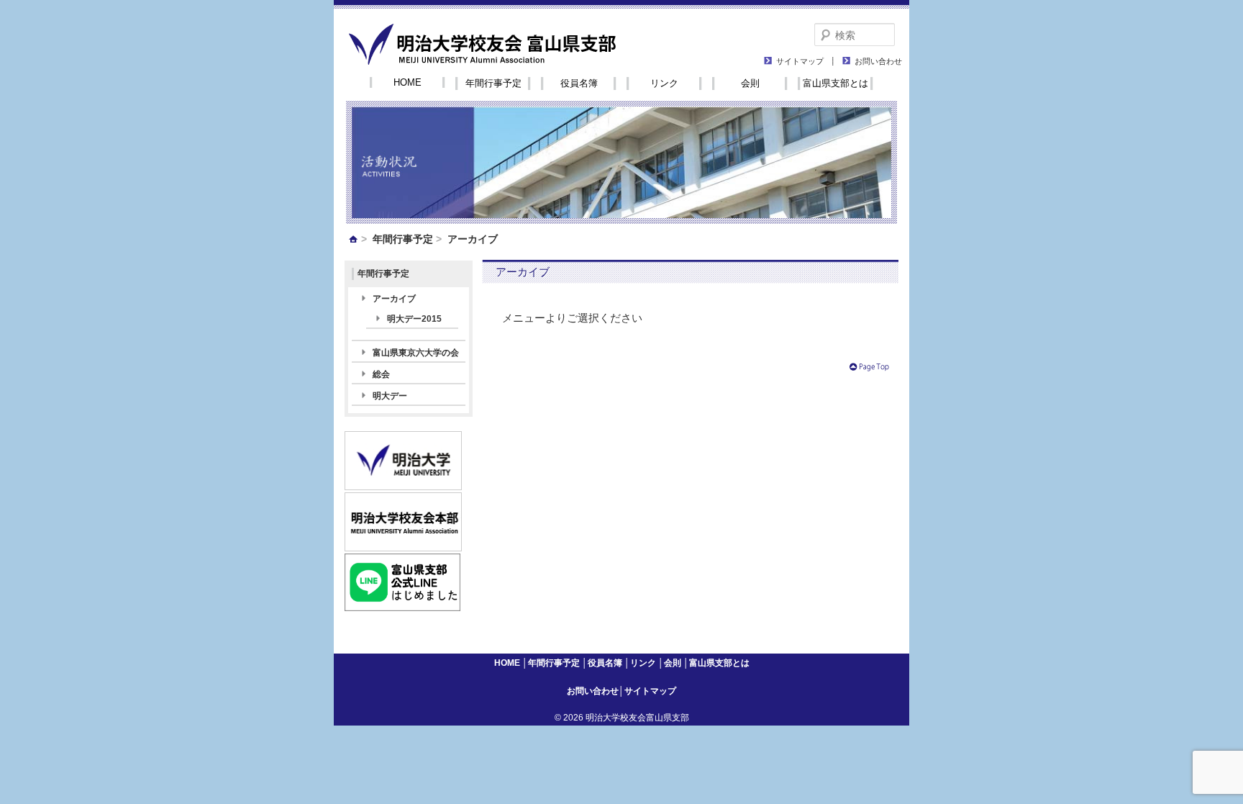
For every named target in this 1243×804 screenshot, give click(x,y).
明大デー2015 (414, 319)
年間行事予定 (493, 83)
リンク (664, 83)
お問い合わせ (878, 60)
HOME (407, 82)
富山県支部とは (835, 83)
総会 (381, 374)
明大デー (390, 396)
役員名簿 (579, 83)
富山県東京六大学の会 (416, 353)
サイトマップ (800, 60)
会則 (750, 83)
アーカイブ (394, 299)
